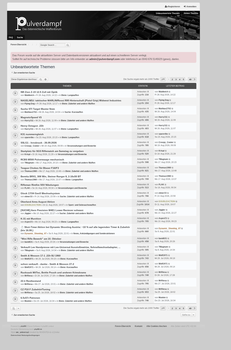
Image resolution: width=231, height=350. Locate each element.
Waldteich (29, 95)
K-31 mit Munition (31, 218)
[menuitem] (16, 335)
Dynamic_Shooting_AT (36, 233)
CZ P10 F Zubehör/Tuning (35, 289)
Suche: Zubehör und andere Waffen (77, 196)
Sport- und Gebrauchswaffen (82, 205)
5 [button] (183, 79)
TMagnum (29, 163)
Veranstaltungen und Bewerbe (81, 146)
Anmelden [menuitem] (191, 6)
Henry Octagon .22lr (32, 125)
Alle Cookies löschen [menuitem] (156, 326)
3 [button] (176, 79)
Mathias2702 (31, 112)
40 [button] (190, 79)
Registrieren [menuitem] (174, 6)
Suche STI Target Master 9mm (38, 109)
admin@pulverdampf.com (104, 59)
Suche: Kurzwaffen (74, 112)
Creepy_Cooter (32, 146)
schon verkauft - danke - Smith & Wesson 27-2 (47, 264)
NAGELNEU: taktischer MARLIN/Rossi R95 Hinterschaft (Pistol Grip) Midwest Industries (71, 100)
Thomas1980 (31, 171)
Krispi (27, 154)
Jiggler (28, 213)
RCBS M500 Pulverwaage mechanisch (42, 159)
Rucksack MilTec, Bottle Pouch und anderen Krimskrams (53, 272)
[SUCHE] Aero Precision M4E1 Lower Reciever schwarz (52, 210)
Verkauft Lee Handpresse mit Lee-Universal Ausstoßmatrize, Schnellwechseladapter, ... (70, 247)
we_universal (22, 332)
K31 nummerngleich (32, 134)
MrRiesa (29, 276)
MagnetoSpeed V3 (31, 117)
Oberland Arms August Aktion (38, 201)
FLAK (27, 188)
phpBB (23, 326)
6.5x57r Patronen (30, 297)
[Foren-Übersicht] (103, 23)
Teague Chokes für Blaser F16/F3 (40, 168)
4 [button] (179, 79)
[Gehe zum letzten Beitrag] (170, 91)
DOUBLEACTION (33, 205)
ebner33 (28, 196)
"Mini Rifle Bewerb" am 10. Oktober (41, 238)
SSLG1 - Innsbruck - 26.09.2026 (39, 142)
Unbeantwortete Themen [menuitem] (168, 13)
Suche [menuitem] (20, 37)
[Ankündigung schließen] (194, 55)
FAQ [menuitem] (11, 37)
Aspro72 (29, 222)
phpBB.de (38, 329)
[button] (163, 79)
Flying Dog (30, 103)
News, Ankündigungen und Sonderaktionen (94, 233)
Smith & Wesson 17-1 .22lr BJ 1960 (41, 255)
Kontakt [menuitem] (138, 326)
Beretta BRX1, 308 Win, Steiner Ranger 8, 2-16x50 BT (51, 176)
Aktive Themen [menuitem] (191, 13)
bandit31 (29, 242)
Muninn (28, 301)
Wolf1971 (29, 259)
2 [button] (172, 79)
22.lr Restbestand (31, 281)
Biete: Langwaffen (70, 95)
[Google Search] (67, 45)
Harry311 (29, 120)
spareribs (29, 137)
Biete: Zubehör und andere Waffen (78, 103)
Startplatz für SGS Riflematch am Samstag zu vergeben (52, 151)
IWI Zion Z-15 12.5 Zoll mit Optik (39, 92)
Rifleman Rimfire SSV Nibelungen (40, 185)
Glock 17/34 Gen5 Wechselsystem (40, 193)
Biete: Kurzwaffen (69, 259)
